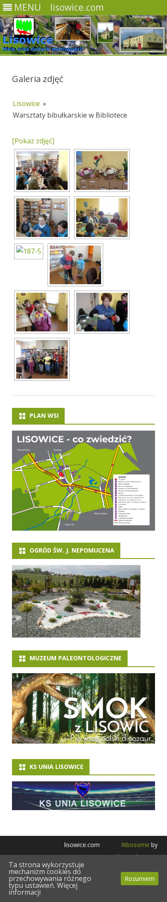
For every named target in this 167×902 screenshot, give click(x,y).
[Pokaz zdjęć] (33, 141)
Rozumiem (140, 879)
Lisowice (26, 103)
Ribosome (135, 845)
